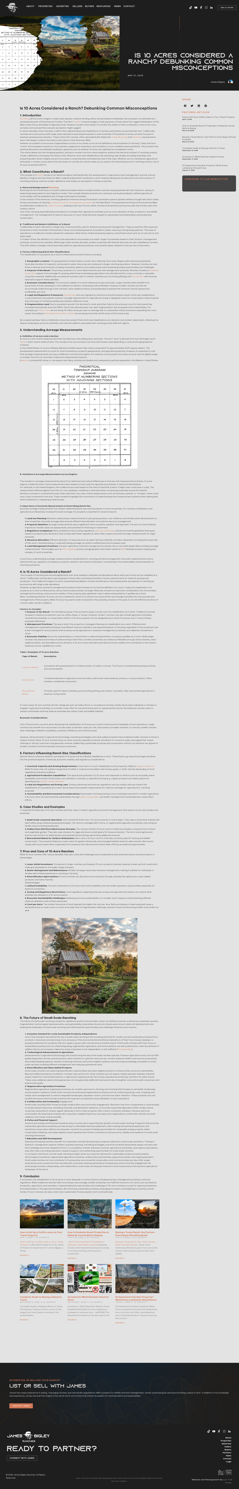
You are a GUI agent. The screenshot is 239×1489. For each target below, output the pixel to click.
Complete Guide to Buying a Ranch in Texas (41, 1298)
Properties (226, 1440)
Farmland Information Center (59, 313)
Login (228, 1461)
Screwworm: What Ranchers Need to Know (88, 1298)
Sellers (228, 1446)
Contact (227, 1458)
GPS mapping (69, 549)
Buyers (228, 1449)
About (228, 1437)
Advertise (226, 1443)
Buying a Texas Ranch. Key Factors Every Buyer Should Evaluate (135, 1234)
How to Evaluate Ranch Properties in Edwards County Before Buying (88, 1234)
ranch (77, 121)
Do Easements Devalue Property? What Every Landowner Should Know (136, 1298)
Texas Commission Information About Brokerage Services (96, 1478)
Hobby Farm (28, 680)
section (25, 360)
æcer (23, 342)
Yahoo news (44, 310)
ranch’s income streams (52, 781)
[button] (185, 106)
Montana (136, 137)
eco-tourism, (137, 276)
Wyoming (122, 137)
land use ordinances (104, 530)
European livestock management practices (71, 202)
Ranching (24, 118)
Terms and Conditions (119, 1481)
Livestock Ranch (30, 667)
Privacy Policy (157, 1478)
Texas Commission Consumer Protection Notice (135, 1478)
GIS (123, 549)
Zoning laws (69, 295)
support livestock (145, 766)
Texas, (114, 137)
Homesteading (125, 1049)
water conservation (89, 797)
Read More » (25, 1255)
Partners (227, 1452)
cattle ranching (55, 205)
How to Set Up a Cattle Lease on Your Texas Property (41, 1234)
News (228, 1455)
